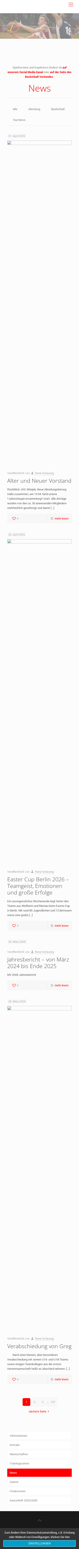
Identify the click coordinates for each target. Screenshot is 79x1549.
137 (52, 1402)
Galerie (14, 1482)
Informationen (18, 1436)
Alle (15, 109)
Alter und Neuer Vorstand (39, 480)
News (13, 1473)
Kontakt (15, 1445)
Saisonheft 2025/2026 (23, 1500)
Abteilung (34, 109)
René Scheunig (44, 473)
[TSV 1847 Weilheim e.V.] (16, 6)
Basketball (58, 109)
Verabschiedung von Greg (39, 1346)
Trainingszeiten (19, 1463)
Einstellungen (40, 1543)
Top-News (19, 120)
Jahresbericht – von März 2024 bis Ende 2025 (38, 963)
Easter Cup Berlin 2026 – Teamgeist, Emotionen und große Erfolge (38, 885)
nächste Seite (37, 1411)
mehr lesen (61, 518)
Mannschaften (19, 1454)
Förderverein (17, 1491)
